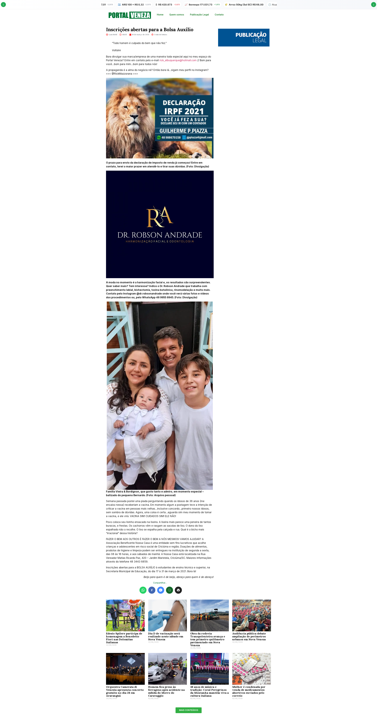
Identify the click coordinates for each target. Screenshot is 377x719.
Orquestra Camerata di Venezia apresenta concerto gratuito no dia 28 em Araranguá (125, 691)
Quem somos (176, 14)
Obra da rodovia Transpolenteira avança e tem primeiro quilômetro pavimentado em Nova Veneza (207, 639)
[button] (189, 710)
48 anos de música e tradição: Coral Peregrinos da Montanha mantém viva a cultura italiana (209, 691)
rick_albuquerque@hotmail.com (178, 60)
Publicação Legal (199, 14)
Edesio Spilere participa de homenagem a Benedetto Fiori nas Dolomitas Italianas (124, 638)
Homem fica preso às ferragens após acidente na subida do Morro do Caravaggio (166, 691)
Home (160, 14)
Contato (219, 14)
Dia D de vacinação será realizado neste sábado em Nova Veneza (165, 636)
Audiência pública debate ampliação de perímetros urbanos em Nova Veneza (249, 636)
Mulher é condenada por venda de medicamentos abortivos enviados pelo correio (248, 691)
